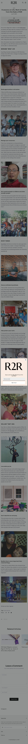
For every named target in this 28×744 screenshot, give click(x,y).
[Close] (25, 359)
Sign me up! (14, 382)
